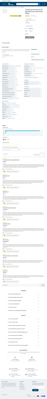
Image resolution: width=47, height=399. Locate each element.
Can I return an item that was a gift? (15, 338)
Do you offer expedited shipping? (14, 300)
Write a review (35, 16)
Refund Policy (22, 384)
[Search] (39, 4)
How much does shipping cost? (14, 293)
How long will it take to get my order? (15, 297)
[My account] (42, 4)
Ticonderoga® (27, 15)
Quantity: (26, 33)
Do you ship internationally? (13, 303)
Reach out (13, 376)
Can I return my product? (13, 318)
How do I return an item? (13, 322)
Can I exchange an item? (13, 341)
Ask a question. (42, 59)
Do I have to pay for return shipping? (15, 335)
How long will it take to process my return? (16, 328)
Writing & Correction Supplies (12, 7)
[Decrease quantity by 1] (30, 34)
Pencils (19, 7)
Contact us (21, 383)
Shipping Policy (22, 386)
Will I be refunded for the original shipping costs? (18, 332)
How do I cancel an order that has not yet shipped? (18, 345)
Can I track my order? (12, 307)
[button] (44, 4)
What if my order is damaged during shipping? (17, 310)
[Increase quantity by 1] (35, 34)
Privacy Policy (22, 387)
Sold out (29, 37)
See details (15, 370)
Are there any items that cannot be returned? (17, 325)
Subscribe (35, 390)
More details (28, 22)
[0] (44, 4)
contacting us (17, 360)
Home (3, 7)
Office (6, 7)
